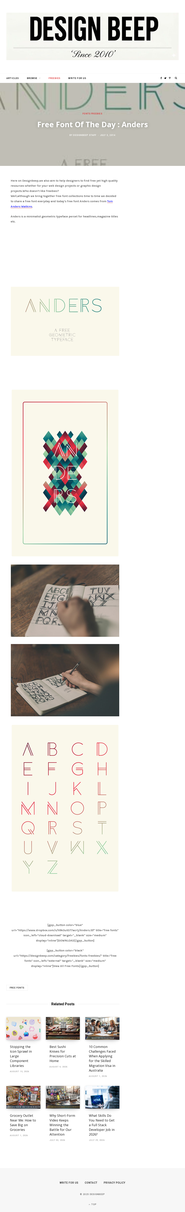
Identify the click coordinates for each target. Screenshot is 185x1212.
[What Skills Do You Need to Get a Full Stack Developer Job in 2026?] (102, 1097)
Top (93, 1204)
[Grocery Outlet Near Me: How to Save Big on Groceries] (23, 1097)
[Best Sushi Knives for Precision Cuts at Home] (63, 1028)
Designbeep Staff (84, 135)
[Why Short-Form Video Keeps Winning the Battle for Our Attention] (63, 1097)
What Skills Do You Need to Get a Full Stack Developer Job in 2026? (102, 1124)
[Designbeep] (92, 37)
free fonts (17, 987)
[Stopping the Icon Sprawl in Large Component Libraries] (23, 1028)
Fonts (87, 113)
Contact (91, 1182)
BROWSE (32, 78)
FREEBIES (54, 78)
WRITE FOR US (77, 78)
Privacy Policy (115, 1182)
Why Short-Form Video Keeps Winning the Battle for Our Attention (62, 1124)
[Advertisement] (65, 254)
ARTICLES (12, 78)
